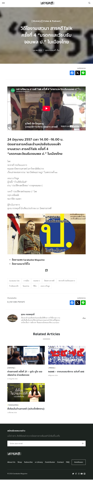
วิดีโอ (35, 286)
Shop (20, 462)
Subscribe (28, 462)
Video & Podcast (51, 21)
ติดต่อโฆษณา (78, 462)
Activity (11, 368)
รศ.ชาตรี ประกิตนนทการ (66, 281)
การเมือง (26, 281)
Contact (60, 462)
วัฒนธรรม (26, 286)
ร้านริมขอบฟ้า (14, 286)
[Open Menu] (3, 3)
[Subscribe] (82, 443)
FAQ (67, 462)
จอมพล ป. (36, 281)
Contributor (50, 462)
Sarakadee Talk (14, 281)
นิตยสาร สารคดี (49, 281)
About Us (11, 462)
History (37, 21)
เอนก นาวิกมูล (45, 286)
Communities (13, 405)
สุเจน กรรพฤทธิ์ (27, 314)
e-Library (39, 462)
